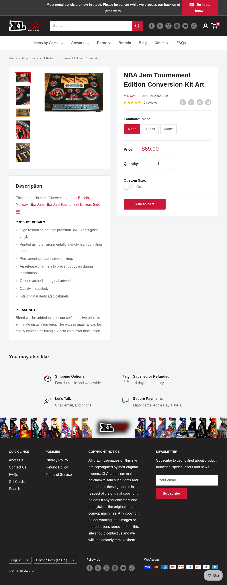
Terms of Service (59, 474)
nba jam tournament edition (68, 204)
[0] (214, 26)
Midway (130, 95)
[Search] (137, 26)
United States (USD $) (51, 560)
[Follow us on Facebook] (152, 26)
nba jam (36, 204)
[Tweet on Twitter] (200, 102)
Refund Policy (57, 467)
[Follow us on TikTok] (194, 26)
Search (14, 489)
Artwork (77, 43)
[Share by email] (208, 102)
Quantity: (131, 164)
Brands (125, 43)
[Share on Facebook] (183, 102)
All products (30, 58)
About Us (16, 460)
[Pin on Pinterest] (191, 102)
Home (13, 58)
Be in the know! (202, 8)
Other (159, 43)
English (16, 560)
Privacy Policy (57, 460)
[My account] (205, 25)
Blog (143, 43)
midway (22, 204)
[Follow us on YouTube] (185, 26)
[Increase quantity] (170, 164)
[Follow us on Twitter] (160, 26)
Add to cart (144, 204)
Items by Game (46, 43)
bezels (83, 198)
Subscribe (171, 493)
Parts (101, 43)
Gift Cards (17, 482)
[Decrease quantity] (146, 164)
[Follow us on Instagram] (177, 26)
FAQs (181, 43)
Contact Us (17, 467)
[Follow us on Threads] (168, 26)
